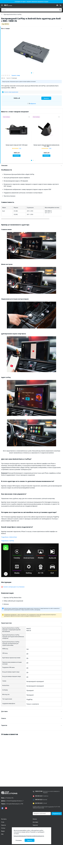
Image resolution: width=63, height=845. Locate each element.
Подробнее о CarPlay (7, 541)
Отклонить (19, 840)
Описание (4, 165)
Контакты (3, 819)
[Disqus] (31, 757)
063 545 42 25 (38, 803)
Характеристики (6, 623)
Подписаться (56, 813)
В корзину (16, 155)
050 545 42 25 (38, 796)
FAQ (2, 834)
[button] (31, 72)
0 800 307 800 (38, 791)
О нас (2, 822)
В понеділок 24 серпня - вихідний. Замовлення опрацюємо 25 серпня (31, 1)
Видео (3, 831)
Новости (3, 825)
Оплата (3, 718)
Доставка (4, 711)
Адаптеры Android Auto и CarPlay (12, 14)
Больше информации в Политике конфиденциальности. (29, 836)
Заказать (46, 98)
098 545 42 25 (38, 799)
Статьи (3, 828)
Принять (29, 840)
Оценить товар (16, 75)
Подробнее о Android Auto (9, 537)
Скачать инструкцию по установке (13, 587)
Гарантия (4, 725)
